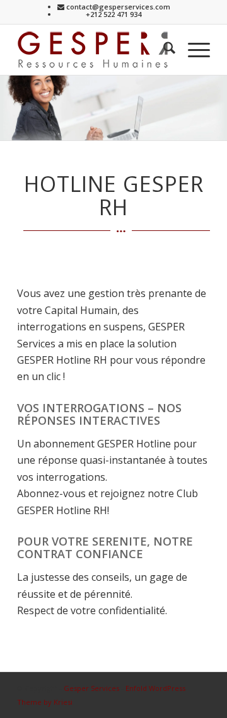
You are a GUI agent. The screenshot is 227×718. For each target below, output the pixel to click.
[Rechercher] (163, 50)
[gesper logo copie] (94, 50)
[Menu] (192, 50)
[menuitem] (163, 50)
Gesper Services (91, 688)
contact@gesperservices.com (117, 6)
